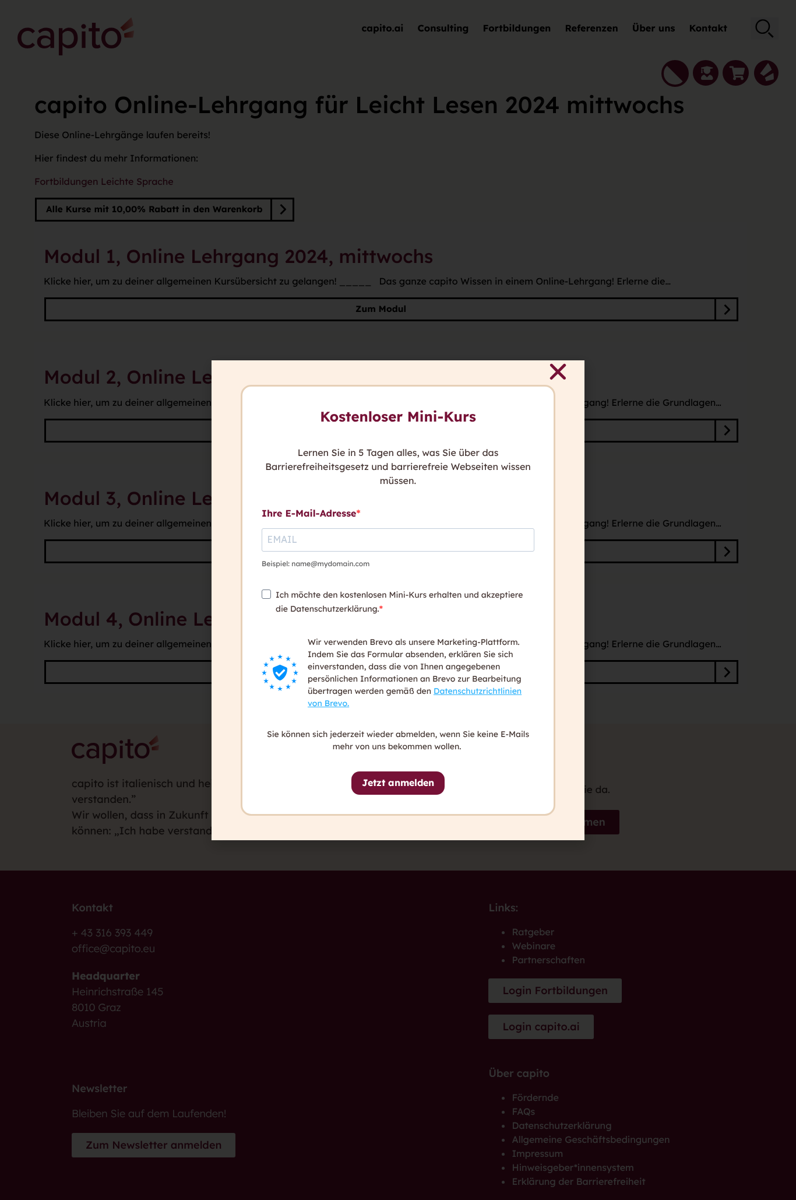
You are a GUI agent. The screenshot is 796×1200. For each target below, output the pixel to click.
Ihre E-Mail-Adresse (309, 513)
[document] (398, 600)
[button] (558, 371)
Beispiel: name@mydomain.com (315, 563)
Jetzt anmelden (398, 782)
